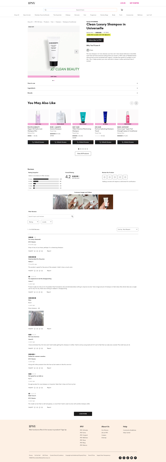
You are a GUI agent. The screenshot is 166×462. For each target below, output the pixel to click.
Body (113, 15)
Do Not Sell (37, 455)
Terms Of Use (91, 455)
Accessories (129, 15)
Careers (104, 435)
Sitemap (104, 437)
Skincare (76, 15)
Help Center (126, 432)
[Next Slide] (76, 52)
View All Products (83, 153)
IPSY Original (84, 435)
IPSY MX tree (38, 22)
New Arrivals (27, 15)
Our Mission (105, 430)
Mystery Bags (104, 15)
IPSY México (83, 445)
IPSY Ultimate (84, 430)
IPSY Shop (83, 440)
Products (46, 22)
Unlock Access (39, 142)
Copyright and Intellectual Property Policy (76, 455)
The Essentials (57, 15)
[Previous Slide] (132, 103)
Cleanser (58, 22)
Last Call (149, 15)
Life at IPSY (105, 432)
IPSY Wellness (84, 437)
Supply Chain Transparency (103, 455)
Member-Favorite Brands (42, 15)
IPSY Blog (82, 442)
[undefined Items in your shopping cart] (122, 10)
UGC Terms (45, 455)
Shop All (16, 15)
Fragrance (93, 15)
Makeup (68, 15)
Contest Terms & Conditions (56, 455)
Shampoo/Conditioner (69, 22)
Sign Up (63, 430)
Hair (85, 15)
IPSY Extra (83, 432)
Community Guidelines (129, 430)
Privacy (31, 455)
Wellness (140, 15)
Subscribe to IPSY (95, 40)
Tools (120, 15)
